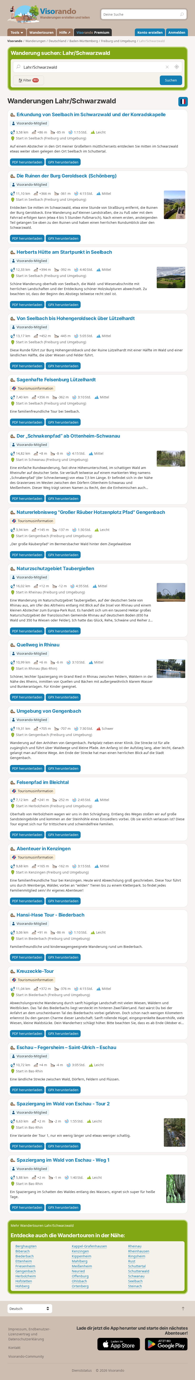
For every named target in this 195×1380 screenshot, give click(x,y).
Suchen (171, 80)
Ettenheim (23, 1261)
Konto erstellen (150, 32)
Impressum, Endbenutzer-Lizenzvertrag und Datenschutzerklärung (29, 1334)
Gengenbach (25, 1271)
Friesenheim (25, 1266)
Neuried (78, 1271)
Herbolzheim (25, 1276)
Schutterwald (138, 1271)
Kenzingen (80, 1251)
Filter (30, 80)
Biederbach (24, 1256)
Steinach (135, 1286)
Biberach (22, 1251)
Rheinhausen (138, 1251)
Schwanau (136, 1276)
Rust (131, 1261)
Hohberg (22, 1286)
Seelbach (135, 1281)
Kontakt (14, 1347)
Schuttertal (137, 1266)
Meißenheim (82, 1266)
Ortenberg (80, 1286)
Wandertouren (41, 32)
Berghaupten (26, 1246)
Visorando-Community (26, 1356)
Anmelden (176, 32)
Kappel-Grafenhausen (89, 1246)
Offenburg (80, 1276)
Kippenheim (81, 1256)
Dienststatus (82, 1370)
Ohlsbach (79, 1281)
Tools (15, 32)
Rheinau (134, 1246)
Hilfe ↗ (65, 32)
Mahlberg (80, 1261)
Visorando (14, 41)
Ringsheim (136, 1256)
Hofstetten (23, 1281)
